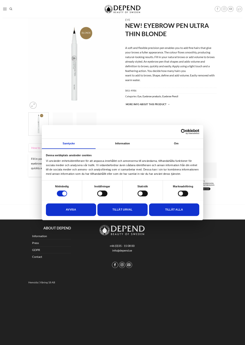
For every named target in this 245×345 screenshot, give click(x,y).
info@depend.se (122, 250)
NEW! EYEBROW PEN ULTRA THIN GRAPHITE (208, 184)
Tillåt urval (122, 209)
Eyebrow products (152, 96)
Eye (127, 19)
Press (35, 243)
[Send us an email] (129, 265)
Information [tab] (122, 143)
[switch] (102, 193)
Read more (206, 188)
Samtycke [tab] (69, 143)
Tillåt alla (174, 209)
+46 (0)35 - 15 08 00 (122, 245)
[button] (5, 8)
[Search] (11, 9)
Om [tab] (176, 143)
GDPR (36, 250)
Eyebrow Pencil (170, 96)
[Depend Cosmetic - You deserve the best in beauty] (122, 9)
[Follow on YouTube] (231, 9)
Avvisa (71, 209)
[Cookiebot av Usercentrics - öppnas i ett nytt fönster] (183, 131)
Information (39, 236)
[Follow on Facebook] (218, 9)
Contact (37, 256)
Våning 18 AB (47, 282)
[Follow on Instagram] (224, 9)
